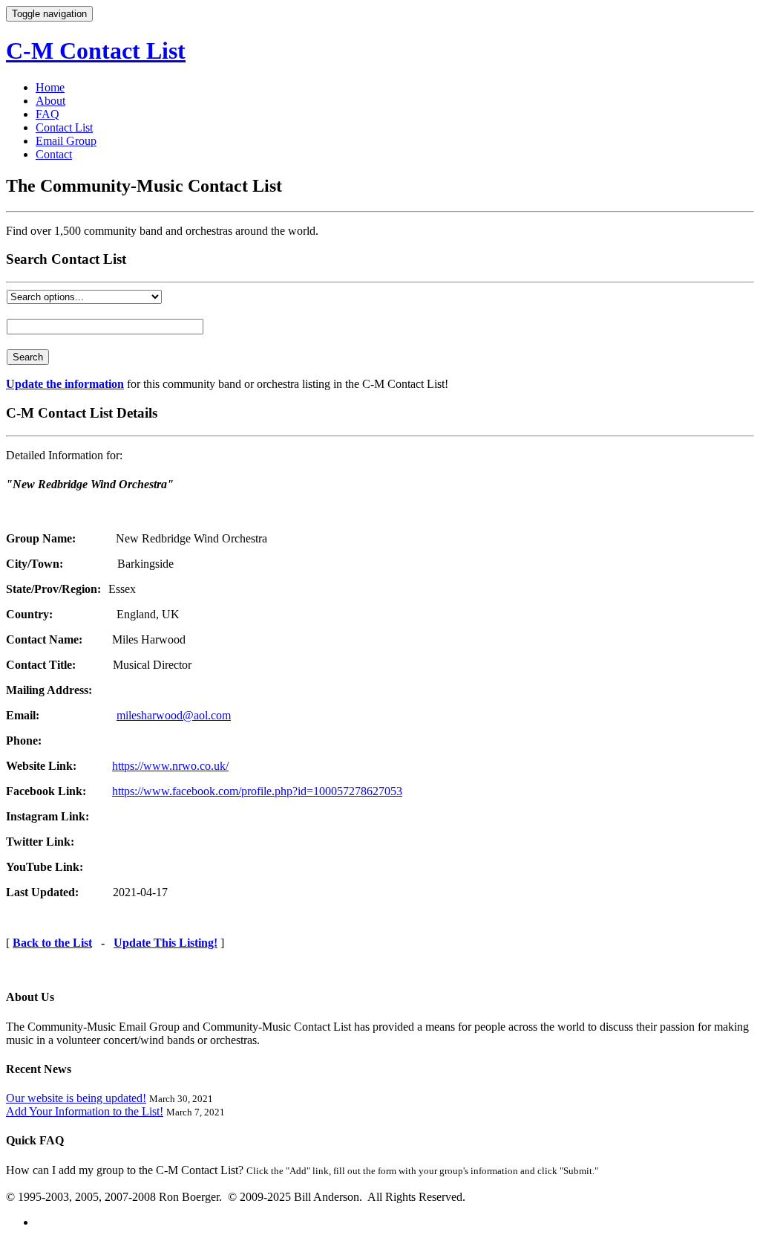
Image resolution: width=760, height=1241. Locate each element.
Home (50, 87)
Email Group (66, 141)
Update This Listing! (165, 942)
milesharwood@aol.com (174, 715)
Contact (54, 154)
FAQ (47, 114)
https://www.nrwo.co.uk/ (170, 765)
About (50, 100)
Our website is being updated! (76, 1098)
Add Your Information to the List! (84, 1111)
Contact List (64, 127)
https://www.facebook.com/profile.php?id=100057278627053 (257, 791)
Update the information (65, 384)
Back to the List (52, 942)
